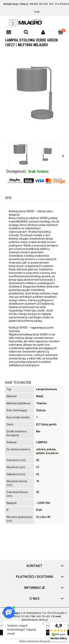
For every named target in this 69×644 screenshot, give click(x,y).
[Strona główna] (34, 23)
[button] (8, 32)
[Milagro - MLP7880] (20, 154)
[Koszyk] (60, 32)
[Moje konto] (43, 32)
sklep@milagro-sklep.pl (15, 4)
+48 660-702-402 (38, 4)
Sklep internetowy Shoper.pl (34, 641)
